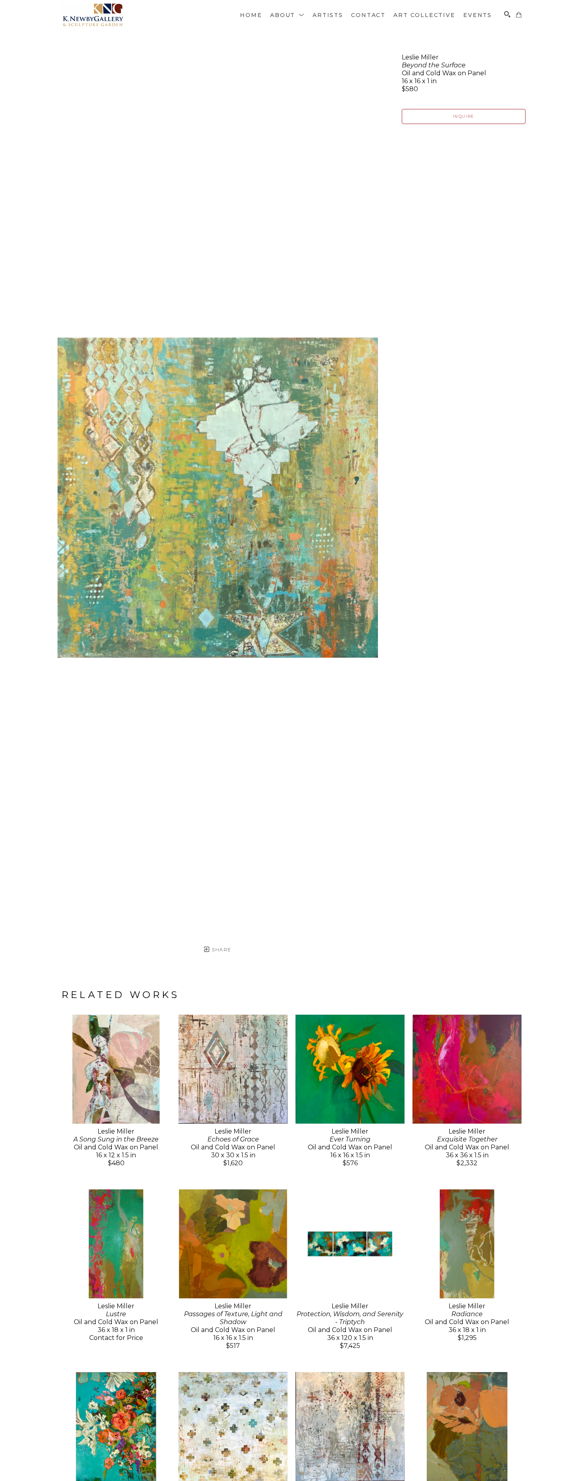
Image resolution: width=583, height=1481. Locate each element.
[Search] (507, 14)
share (220, 949)
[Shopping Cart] (519, 14)
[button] (287, 15)
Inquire (463, 116)
